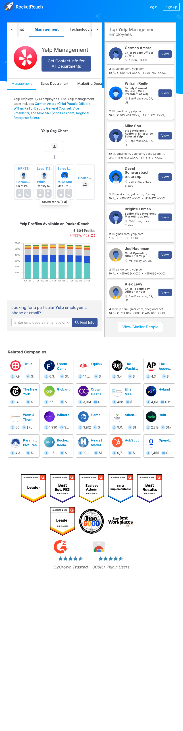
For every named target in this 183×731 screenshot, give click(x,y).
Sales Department (54, 83)
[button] (12, 30)
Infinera (63, 415)
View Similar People (140, 327)
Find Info (87, 322)
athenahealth (135, 415)
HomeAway (100, 415)
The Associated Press (168, 368)
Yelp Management (65, 49)
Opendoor (167, 440)
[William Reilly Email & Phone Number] (116, 93)
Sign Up (171, 7)
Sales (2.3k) (66, 168)
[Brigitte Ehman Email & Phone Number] (116, 217)
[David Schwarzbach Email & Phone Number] (116, 177)
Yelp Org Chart (54, 131)
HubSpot (132, 440)
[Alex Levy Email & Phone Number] (116, 292)
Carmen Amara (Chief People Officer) (62, 104)
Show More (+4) (54, 202)
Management (21, 83)
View (165, 54)
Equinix (96, 364)
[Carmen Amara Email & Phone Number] (116, 54)
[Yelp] (25, 58)
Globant (63, 389)
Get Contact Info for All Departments (66, 64)
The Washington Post (134, 368)
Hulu (162, 415)
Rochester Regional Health (65, 445)
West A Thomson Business (30, 419)
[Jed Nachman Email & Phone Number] (116, 255)
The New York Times (30, 394)
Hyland (164, 389)
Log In (153, 7)
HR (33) (23, 168)
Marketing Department (94, 83)
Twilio (27, 364)
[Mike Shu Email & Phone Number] (116, 135)
